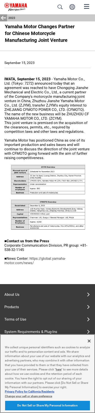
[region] (47, 373)
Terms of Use (15, 319)
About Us (11, 294)
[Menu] (87, 6)
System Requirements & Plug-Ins (30, 332)
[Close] (89, 341)
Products (11, 307)
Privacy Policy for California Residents (29, 391)
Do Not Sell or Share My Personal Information (47, 405)
